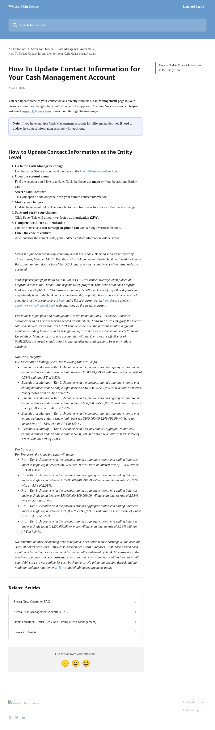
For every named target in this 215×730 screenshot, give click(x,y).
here (62, 300)
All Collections (17, 49)
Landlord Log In (193, 6)
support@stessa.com (36, 111)
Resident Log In (192, 710)
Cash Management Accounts (74, 49)
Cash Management (93, 171)
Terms (62, 567)
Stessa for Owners (42, 49)
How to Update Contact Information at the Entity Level (180, 68)
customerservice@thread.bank (35, 305)
